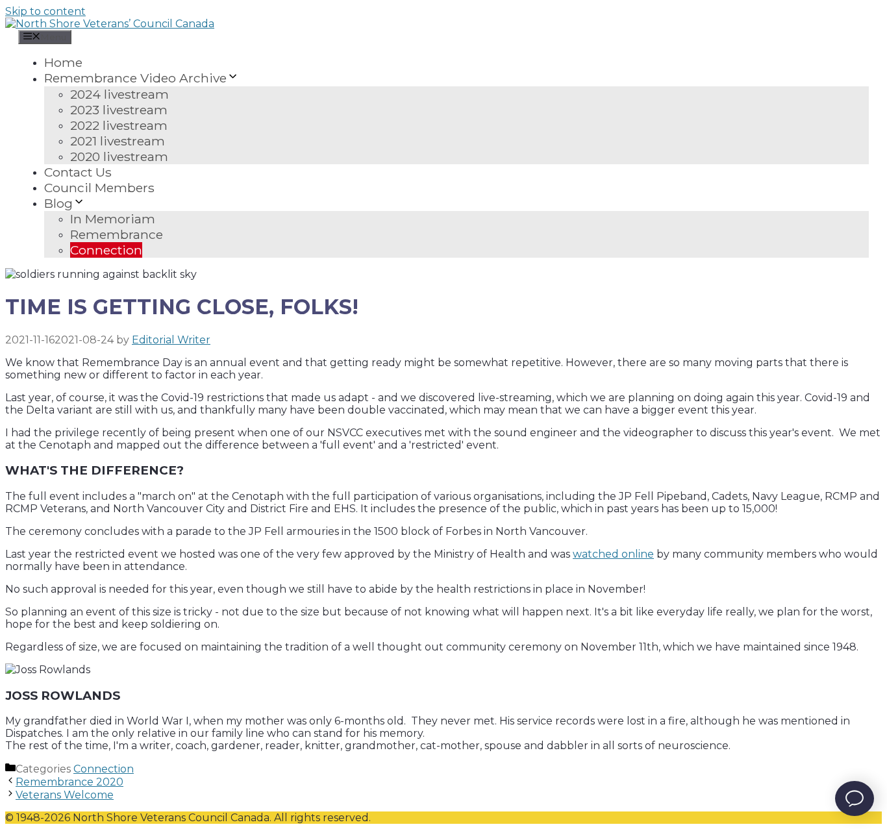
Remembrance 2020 (69, 782)
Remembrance (116, 234)
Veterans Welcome (65, 795)
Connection (106, 250)
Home (63, 62)
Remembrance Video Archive (135, 78)
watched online (613, 554)
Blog (58, 203)
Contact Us (78, 172)
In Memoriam (112, 219)
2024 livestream (119, 94)
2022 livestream (119, 125)
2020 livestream (119, 156)
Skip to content (45, 11)
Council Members (99, 187)
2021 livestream (117, 141)
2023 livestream (119, 110)
